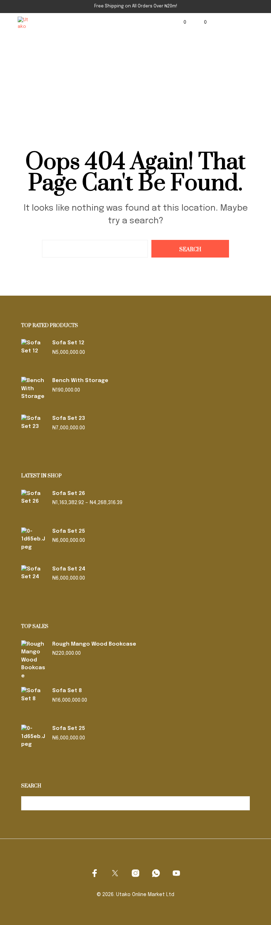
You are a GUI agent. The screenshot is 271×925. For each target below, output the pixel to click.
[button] (180, 22)
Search (243, 803)
